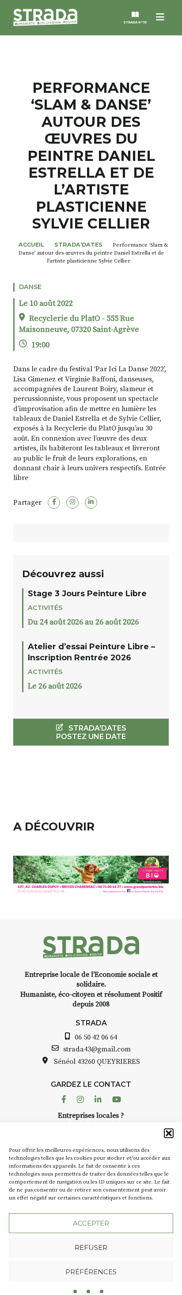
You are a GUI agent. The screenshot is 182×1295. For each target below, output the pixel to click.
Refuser (91, 1247)
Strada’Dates (78, 244)
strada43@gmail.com (97, 1049)
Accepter (91, 1223)
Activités (45, 608)
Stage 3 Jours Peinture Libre (87, 593)
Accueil (31, 244)
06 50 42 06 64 (96, 1037)
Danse (30, 287)
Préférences (91, 1272)
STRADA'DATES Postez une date (91, 732)
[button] (168, 1133)
